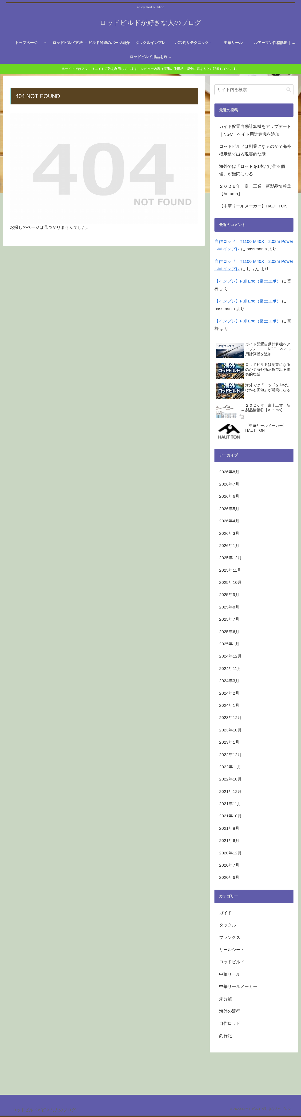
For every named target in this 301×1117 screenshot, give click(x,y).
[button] (289, 89)
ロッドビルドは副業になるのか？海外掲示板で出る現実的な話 (255, 150)
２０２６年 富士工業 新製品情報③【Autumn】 (255, 190)
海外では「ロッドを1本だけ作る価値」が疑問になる (252, 170)
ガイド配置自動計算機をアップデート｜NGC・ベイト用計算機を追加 (255, 130)
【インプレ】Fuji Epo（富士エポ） (247, 281)
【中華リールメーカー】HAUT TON (253, 206)
